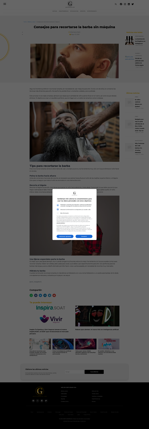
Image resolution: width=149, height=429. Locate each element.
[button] (74, 213)
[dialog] (74, 214)
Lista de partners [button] (61, 223)
